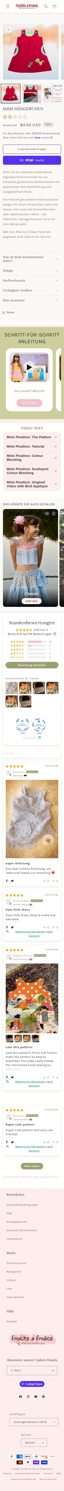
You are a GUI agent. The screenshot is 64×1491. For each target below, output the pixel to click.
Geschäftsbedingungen (22, 1204)
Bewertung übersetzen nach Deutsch (34, 934)
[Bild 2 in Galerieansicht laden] (32, 93)
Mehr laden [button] (31, 1166)
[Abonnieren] (53, 1370)
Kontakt (12, 1321)
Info (9, 1288)
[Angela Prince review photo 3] (18, 1038)
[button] (8, 6)
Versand (48, 1473)
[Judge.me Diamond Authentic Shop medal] (22, 725)
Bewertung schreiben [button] (32, 665)
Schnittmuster (16, 1263)
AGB (58, 1473)
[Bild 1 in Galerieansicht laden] (10, 93)
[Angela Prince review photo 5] (35, 1038)
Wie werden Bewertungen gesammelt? (30, 1176)
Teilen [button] (10, 312)
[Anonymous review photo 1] (32, 819)
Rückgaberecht (17, 1221)
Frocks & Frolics (30, 1469)
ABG (9, 1213)
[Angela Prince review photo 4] (27, 1038)
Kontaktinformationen (27, 1473)
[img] (15, 766)
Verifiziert (30, 737)
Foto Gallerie (15, 1297)
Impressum (14, 1238)
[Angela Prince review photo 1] (32, 998)
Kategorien (14, 1271)
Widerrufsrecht (48, 1479)
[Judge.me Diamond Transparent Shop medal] (38, 725)
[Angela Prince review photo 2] (9, 1038)
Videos (11, 1280)
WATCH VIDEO (29, 403)
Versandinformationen (22, 1230)
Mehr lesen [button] (13, 1069)
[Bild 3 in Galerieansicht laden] (53, 93)
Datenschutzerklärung (23, 1479)
